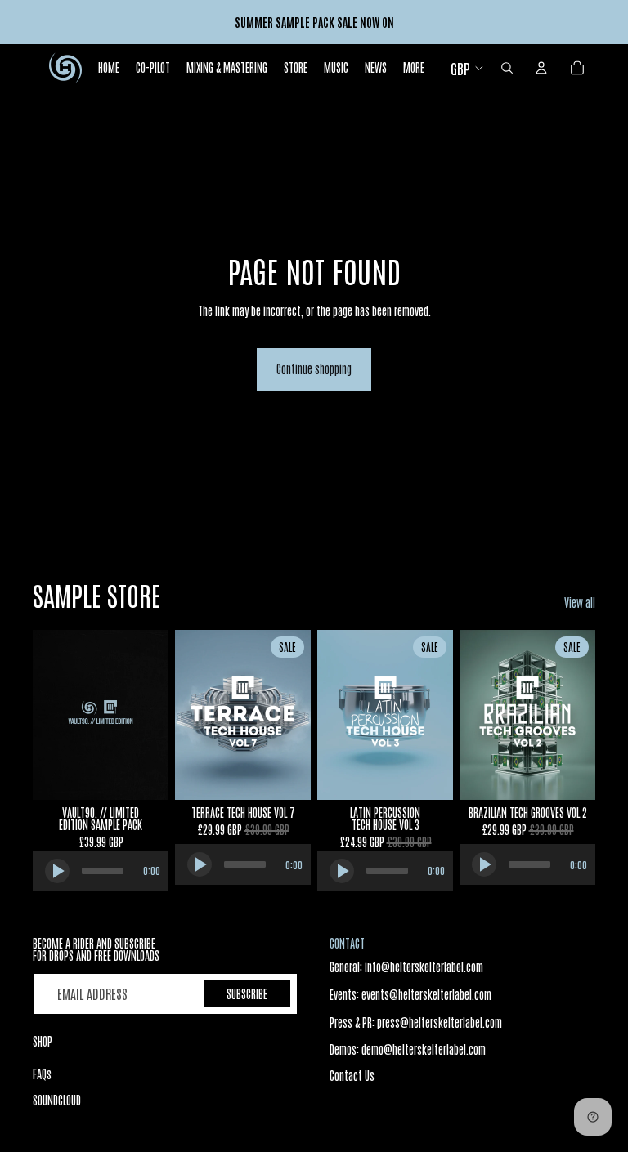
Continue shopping (314, 368)
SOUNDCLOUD (57, 1099)
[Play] (57, 871)
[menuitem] (414, 68)
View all (579, 602)
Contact (347, 942)
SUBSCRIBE (247, 993)
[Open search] (507, 68)
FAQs (42, 1073)
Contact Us (352, 1075)
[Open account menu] (541, 68)
